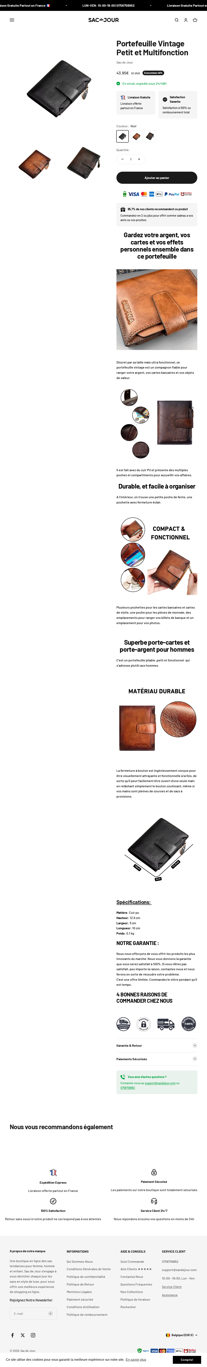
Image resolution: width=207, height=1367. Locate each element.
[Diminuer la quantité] (122, 159)
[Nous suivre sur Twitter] (22, 1335)
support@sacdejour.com (160, 1083)
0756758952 (127, 1087)
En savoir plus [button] (136, 1359)
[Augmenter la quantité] (139, 159)
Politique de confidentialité (86, 1276)
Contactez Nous (131, 1276)
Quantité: (123, 150)
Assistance (170, 1295)
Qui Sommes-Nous (80, 1261)
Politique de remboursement (87, 1314)
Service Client (172, 1287)
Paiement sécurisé (80, 1299)
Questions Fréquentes (136, 1284)
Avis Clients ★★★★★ (136, 1269)
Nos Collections (131, 1292)
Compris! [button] (187, 1359)
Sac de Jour (124, 62)
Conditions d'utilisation (83, 1307)
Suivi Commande (132, 1261)
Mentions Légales (79, 1292)
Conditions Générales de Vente (89, 1269)
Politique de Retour (80, 1284)
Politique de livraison (135, 1299)
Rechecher (128, 1307)
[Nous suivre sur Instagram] (33, 1335)
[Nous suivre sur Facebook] (12, 1335)
